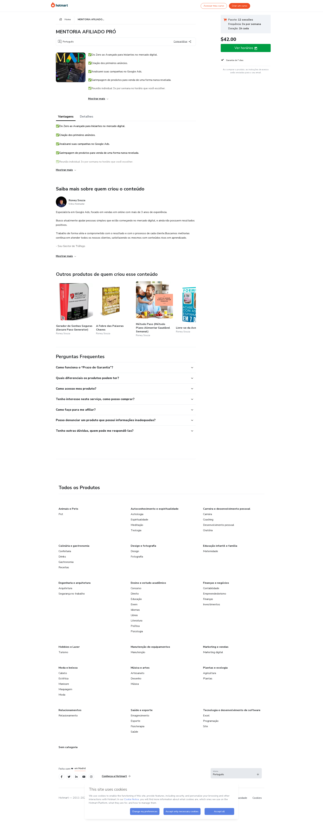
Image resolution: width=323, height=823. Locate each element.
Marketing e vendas (215, 647)
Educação (136, 599)
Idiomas (135, 610)
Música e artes (140, 668)
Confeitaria (65, 551)
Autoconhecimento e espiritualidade (154, 509)
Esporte (135, 721)
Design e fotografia (143, 546)
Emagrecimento (140, 715)
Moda (62, 695)
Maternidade (210, 551)
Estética (63, 678)
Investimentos (211, 604)
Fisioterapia (137, 726)
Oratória (208, 530)
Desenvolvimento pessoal (218, 525)
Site (205, 726)
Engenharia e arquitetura (75, 583)
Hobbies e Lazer (69, 647)
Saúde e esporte (142, 710)
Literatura (136, 620)
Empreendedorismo (214, 594)
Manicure (64, 684)
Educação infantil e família (220, 546)
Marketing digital (213, 652)
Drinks (62, 556)
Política (135, 626)
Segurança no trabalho (72, 594)
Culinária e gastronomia (74, 546)
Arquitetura (65, 588)
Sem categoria (68, 747)
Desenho (136, 678)
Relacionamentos (70, 710)
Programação (211, 721)
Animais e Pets (68, 509)
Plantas (207, 678)
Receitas (64, 567)
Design (135, 551)
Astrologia (137, 514)
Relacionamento (68, 715)
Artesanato (137, 673)
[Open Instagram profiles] (91, 777)
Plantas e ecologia (215, 668)
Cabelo (63, 673)
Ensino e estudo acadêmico (148, 583)
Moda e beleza (68, 668)
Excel (206, 715)
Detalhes (86, 116)
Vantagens (66, 116)
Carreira (207, 514)
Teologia (136, 530)
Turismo (63, 652)
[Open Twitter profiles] (69, 777)
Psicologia (137, 631)
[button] (122, 367)
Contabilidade (211, 588)
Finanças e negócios (216, 583)
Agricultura (209, 673)
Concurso (136, 588)
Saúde (134, 732)
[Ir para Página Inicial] (59, 4)
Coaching (208, 519)
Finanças (208, 599)
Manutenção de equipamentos (150, 647)
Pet (61, 514)
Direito (135, 594)
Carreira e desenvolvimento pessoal (226, 509)
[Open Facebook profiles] (61, 777)
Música (135, 684)
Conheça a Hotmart (114, 776)
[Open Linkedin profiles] (76, 777)
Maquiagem (65, 689)
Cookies (257, 798)
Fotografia (137, 556)
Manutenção (138, 652)
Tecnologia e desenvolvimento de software (231, 710)
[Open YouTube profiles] (83, 777)
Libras (134, 615)
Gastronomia (66, 562)
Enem (134, 604)
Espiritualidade (139, 519)
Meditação (137, 525)
